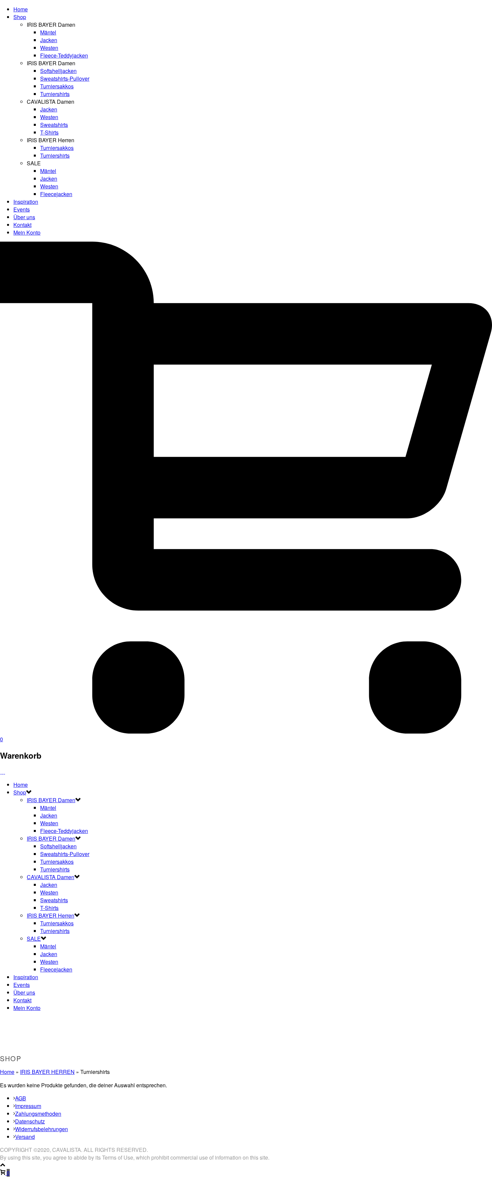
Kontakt (22, 225)
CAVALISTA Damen (50, 877)
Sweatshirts (54, 125)
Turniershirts (55, 94)
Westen (49, 48)
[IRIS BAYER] (2, 771)
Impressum (28, 1106)
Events (21, 209)
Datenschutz (30, 1121)
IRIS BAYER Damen (51, 800)
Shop (19, 17)
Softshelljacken (58, 71)
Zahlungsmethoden (38, 1113)
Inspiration (25, 201)
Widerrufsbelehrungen (41, 1129)
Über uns (24, 217)
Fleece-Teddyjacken (64, 55)
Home (20, 9)
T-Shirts (49, 132)
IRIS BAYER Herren (50, 915)
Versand (25, 1137)
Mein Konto (26, 232)
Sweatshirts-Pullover (64, 78)
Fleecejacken (56, 194)
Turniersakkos (57, 86)
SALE (34, 938)
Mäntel (48, 32)
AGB (20, 1098)
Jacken (48, 40)
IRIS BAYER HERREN (47, 1072)
